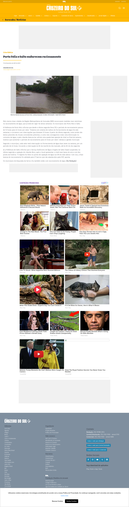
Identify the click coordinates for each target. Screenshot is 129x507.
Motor (6, 470)
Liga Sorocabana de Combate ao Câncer (56, 486)
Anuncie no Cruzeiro (51, 442)
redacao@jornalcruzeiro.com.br (11, 69)
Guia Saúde (8, 460)
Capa (15, 16)
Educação (7, 448)
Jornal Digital (103, 16)
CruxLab (47, 462)
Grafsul (47, 464)
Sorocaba (21, 16)
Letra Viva (7, 464)
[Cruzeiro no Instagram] (93, 460)
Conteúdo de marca (67, 16)
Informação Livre (9, 462)
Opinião (38, 16)
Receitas (7, 474)
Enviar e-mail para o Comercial (96, 450)
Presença (7, 482)
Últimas (112, 16)
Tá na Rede (8, 486)
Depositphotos (49, 466)
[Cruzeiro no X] (102, 460)
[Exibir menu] (124, 8)
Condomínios (8, 442)
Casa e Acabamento (10, 438)
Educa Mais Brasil (10, 450)
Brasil (6, 434)
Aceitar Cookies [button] (71, 501)
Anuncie (117, 1)
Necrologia (8, 478)
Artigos (6, 432)
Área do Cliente (7, 1)
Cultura (46, 16)
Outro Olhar (8, 480)
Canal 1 (7, 436)
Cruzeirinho (8, 444)
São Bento (7, 484)
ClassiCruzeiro (49, 456)
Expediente (48, 428)
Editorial (7, 456)
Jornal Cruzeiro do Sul (64, 8)
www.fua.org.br (49, 480)
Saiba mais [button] (64, 495)
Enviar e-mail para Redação (95, 441)
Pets (6, 472)
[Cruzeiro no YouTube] (97, 460)
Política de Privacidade (52, 432)
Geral (30, 16)
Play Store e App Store (94, 469)
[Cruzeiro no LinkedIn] (107, 460)
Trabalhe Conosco (50, 450)
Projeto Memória (50, 430)
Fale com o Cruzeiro (51, 438)
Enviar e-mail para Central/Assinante (98, 445)
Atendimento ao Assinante (52, 440)
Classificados (91, 16)
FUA (46, 475)
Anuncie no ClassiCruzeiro (52, 444)
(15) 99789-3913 (99, 432)
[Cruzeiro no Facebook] (88, 460)
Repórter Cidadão (50, 448)
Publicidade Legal (50, 446)
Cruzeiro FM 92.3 (50, 460)
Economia (7, 454)
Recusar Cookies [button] (57, 501)
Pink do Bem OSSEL (51, 470)
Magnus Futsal (8, 466)
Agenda (7, 430)
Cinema (7, 440)
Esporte (55, 16)
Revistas (7, 476)
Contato (123, 1)
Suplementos (79, 16)
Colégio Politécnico (50, 482)
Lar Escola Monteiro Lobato (53, 484)
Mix (5, 468)
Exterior (7, 458)
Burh (46, 468)
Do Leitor (7, 446)
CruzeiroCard (49, 458)
